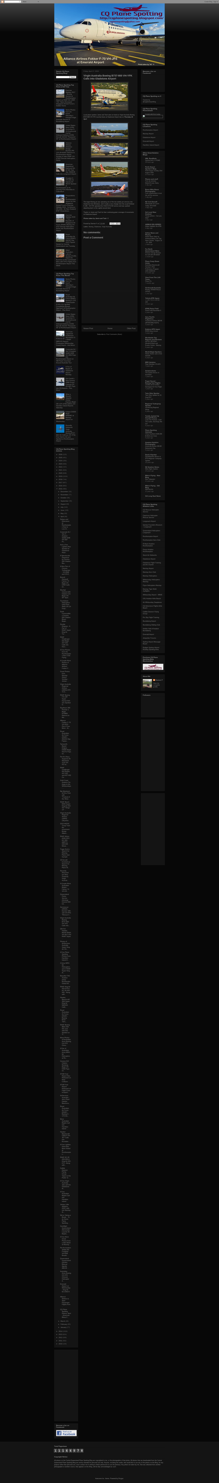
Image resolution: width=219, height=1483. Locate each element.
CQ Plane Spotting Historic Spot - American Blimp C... (65, 1313)
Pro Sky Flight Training (151, 617)
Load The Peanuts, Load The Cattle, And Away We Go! (153, 422)
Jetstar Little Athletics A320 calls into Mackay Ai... (65, 1208)
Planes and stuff (151, 179)
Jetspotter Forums (149, 638)
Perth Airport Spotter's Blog (150, 168)
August (63, 504)
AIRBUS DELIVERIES (153, 224)
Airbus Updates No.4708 (153, 226)
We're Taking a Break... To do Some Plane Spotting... (65, 1219)
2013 (61, 1334)
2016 (61, 486)
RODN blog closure (151, 331)
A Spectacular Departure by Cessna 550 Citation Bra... (65, 559)
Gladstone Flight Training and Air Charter (152, 564)
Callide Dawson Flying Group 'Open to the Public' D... (65, 1173)
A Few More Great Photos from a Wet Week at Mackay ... (65, 1240)
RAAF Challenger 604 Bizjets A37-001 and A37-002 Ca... (65, 772)
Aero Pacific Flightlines (150, 318)
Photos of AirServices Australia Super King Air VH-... (65, 945)
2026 (61, 454)
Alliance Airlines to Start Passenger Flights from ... (65, 1301)
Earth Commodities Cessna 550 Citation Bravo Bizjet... (65, 616)
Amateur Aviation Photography (151, 443)
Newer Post (88, 328)
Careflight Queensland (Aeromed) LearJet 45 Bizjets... (65, 1230)
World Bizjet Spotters (153, 352)
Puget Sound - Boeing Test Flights (152, 382)
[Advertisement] (109, 307)
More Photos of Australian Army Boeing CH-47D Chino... (65, 1041)
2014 (61, 1331)
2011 (61, 1341)
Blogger (120, 1478)
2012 (61, 1337)
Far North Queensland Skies (152, 250)
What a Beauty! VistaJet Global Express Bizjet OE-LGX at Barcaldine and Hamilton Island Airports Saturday (66, 401)
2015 (61, 489)
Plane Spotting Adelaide (151, 431)
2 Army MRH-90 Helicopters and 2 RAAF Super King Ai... (65, 968)
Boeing (91, 227)
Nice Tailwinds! (150, 479)
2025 (61, 457)
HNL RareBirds (151, 158)
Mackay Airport (148, 134)
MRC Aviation (150, 362)
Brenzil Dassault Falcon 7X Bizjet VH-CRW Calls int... (65, 582)
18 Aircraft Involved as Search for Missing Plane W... (65, 863)
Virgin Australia (107, 227)
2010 (61, 1344)
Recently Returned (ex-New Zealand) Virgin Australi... (64, 875)
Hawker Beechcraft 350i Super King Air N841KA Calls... (65, 1002)
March (63, 1321)
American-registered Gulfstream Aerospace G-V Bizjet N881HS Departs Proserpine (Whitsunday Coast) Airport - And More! (66, 338)
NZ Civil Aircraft (151, 202)
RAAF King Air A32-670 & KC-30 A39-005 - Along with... (65, 990)
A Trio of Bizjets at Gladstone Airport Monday (69, 370)
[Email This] (111, 223)
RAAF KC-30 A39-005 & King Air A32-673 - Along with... (65, 1161)
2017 (61, 482)
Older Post (131, 328)
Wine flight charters (151, 469)
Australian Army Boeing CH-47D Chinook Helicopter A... (65, 1276)
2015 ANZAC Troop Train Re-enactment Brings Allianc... (65, 828)
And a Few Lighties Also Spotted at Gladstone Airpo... (65, 548)
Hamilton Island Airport (151, 145)
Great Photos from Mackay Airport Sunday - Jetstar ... (65, 676)
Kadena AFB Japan (152, 329)
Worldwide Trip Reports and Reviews (153, 338)
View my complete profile (156, 685)
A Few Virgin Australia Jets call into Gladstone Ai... (65, 1184)
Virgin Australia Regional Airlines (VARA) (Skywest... (65, 816)
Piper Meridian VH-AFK (153, 364)
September (65, 501)
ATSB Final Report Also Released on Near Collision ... (65, 1077)
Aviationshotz (150, 371)
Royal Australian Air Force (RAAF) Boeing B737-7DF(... (64, 1016)
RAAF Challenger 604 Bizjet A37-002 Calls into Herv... (65, 642)
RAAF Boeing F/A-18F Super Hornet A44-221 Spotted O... (65, 700)
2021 (61, 470)
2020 (61, 473)
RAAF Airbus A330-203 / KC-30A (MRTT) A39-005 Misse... (65, 841)
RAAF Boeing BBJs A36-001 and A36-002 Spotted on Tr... (65, 1029)
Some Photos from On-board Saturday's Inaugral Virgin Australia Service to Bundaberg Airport (66, 115)
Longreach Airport (149, 521)
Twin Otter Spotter (152, 393)
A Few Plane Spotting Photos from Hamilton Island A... (65, 956)
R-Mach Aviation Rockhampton (149, 545)
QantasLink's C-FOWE (152, 160)
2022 (61, 467)
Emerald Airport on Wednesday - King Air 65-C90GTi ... (65, 1289)
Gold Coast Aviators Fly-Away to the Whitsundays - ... (65, 784)
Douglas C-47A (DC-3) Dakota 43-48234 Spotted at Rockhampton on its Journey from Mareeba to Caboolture (66, 184)
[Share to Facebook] (117, 223)
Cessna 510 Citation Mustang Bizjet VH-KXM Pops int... (64, 1066)
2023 (61, 464)
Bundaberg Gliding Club (151, 625)
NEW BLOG (149, 489)
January (64, 1327)
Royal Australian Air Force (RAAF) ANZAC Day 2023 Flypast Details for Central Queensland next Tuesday (66, 240)
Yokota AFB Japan (152, 298)
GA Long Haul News (153, 496)
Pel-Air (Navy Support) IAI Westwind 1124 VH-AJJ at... (65, 760)
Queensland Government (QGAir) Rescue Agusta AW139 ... (65, 1263)
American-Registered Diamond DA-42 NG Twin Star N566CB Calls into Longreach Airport (66, 169)
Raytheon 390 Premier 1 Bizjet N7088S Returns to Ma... (65, 712)
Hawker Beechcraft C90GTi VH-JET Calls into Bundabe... (65, 1136)
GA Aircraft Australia (153, 288)
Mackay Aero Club (149, 572)
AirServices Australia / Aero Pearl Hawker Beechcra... (65, 1099)
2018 (61, 479)
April (62, 516)
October (64, 498)
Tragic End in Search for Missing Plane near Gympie (65, 853)
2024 (61, 461)
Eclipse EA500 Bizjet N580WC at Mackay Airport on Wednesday (66, 416)
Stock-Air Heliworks (150, 555)
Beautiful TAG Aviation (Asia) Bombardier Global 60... (65, 979)
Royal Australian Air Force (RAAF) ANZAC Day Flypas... (65, 736)
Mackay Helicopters (150, 576)
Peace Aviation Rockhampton (148, 550)
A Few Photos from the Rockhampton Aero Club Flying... (65, 653)
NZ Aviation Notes (152, 467)
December (65, 491)
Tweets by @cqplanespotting (149, 101)
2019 (61, 476)
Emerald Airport (148, 141)
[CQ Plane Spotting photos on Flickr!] (153, 117)
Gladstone (97, 227)
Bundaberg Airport (149, 621)
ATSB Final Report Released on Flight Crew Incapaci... (65, 1088)
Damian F (159, 680)
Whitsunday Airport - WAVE (152, 595)
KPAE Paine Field (152, 308)
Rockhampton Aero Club (151, 540)
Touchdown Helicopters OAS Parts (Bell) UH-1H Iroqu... (65, 604)
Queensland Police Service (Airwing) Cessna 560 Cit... (65, 899)
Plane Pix (148, 281)
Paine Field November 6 (153, 310)
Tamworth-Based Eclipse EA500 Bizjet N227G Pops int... (65, 749)
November (65, 495)
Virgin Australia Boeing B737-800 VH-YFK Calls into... (65, 921)
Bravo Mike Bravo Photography (152, 190)
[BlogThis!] (113, 223)
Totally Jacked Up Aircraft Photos (152, 417)
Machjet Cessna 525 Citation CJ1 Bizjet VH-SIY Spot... (65, 593)
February (64, 1324)
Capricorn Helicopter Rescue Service (150, 516)
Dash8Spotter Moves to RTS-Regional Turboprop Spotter (153, 458)
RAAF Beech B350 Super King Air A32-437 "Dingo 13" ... (65, 806)
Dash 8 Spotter (151, 455)
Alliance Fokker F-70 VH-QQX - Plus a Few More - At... (65, 724)
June (63, 510)
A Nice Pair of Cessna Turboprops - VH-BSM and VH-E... (65, 570)
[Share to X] (115, 223)
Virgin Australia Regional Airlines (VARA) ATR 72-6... (65, 688)
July (62, 507)
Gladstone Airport (149, 137)
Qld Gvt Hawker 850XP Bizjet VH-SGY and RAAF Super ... (65, 933)
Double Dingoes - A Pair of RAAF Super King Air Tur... (65, 629)
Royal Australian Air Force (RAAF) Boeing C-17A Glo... (64, 1111)
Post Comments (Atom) (114, 334)
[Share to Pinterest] (119, 223)
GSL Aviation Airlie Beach (152, 598)
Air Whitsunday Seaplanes (152, 602)
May (62, 513)
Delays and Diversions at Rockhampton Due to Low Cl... (65, 524)
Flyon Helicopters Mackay (152, 585)
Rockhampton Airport (150, 130)
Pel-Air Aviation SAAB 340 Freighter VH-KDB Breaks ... (65, 1251)
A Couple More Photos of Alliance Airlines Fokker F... (65, 664)
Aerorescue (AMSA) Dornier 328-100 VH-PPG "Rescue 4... (65, 911)
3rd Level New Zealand (150, 213)
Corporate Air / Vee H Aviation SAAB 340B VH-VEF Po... (65, 536)
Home (110, 328)
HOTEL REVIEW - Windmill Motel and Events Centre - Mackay (153, 343)
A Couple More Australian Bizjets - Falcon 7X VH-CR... (65, 887)
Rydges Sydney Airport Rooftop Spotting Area (151, 648)
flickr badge (156, 114)
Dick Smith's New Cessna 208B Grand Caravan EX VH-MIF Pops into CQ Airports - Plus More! (65, 384)
